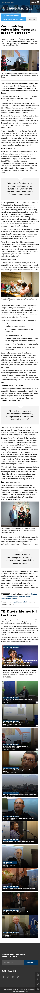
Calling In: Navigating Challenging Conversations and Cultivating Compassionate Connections (20, 662)
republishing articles (20, 602)
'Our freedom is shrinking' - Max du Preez (17, 912)
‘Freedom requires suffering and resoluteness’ (19, 818)
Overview (31, 19)
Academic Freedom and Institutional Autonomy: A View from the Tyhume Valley (20, 723)
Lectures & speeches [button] (10, 15)
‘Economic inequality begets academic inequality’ (19, 794)
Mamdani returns (9, 865)
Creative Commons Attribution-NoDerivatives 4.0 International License (19, 596)
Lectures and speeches (11, 647)
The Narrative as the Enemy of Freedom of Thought (17, 700)
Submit (31, 962)
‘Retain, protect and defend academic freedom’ (19, 841)
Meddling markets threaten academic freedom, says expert (19, 934)
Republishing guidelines (20, 991)
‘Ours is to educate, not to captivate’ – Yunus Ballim (18, 770)
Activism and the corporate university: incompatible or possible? (16, 747)
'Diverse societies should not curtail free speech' (19, 888)
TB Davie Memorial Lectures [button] (13, 19)
